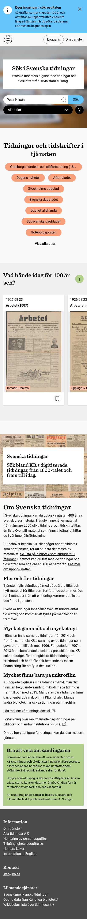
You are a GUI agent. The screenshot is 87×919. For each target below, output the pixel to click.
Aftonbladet (62, 178)
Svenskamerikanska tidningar (25, 895)
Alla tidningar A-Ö (16, 834)
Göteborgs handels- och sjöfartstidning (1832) (44, 167)
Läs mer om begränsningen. (33, 26)
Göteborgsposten (43, 232)
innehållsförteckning (30, 536)
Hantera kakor (13, 849)
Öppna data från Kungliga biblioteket (30, 900)
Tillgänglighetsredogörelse (23, 844)
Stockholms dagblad (43, 189)
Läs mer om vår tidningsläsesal (26, 711)
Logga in (53, 39)
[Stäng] (80, 9)
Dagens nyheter (28, 178)
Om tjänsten (74, 39)
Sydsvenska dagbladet (43, 221)
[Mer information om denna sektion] (79, 279)
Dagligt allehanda (43, 210)
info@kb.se (11, 874)
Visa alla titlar (45, 244)
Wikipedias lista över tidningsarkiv (28, 905)
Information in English (19, 854)
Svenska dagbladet (43, 200)
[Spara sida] (57, 398)
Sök (76, 100)
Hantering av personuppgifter (25, 839)
